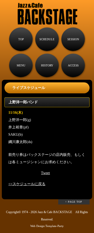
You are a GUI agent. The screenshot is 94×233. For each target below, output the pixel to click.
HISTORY (47, 65)
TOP (21, 39)
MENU (21, 65)
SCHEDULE (47, 39)
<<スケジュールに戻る (26, 184)
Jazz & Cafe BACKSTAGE (55, 212)
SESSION (73, 39)
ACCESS (73, 65)
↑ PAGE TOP (73, 201)
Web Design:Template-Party (47, 226)
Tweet (45, 173)
